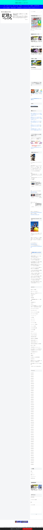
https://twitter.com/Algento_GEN (35, 214)
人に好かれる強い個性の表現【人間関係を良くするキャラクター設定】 (36, 271)
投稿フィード (32, 474)
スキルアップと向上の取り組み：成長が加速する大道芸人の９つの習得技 (36, 276)
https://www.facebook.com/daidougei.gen (36, 212)
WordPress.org (33, 478)
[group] (34, 39)
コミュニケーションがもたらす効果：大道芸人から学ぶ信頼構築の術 (36, 268)
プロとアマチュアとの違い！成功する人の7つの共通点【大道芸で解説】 (36, 279)
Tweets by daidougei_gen (34, 105)
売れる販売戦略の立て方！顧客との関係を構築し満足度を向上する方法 (36, 262)
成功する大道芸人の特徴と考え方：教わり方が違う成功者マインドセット (36, 282)
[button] (41, 11)
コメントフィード (33, 476)
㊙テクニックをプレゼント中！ (27, 528)
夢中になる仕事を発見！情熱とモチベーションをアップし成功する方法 (36, 259)
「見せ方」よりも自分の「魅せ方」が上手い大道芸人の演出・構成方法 (36, 274)
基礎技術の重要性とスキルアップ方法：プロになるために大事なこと (36, 257)
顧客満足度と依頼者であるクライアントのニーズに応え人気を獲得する (36, 265)
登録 (31, 471)
